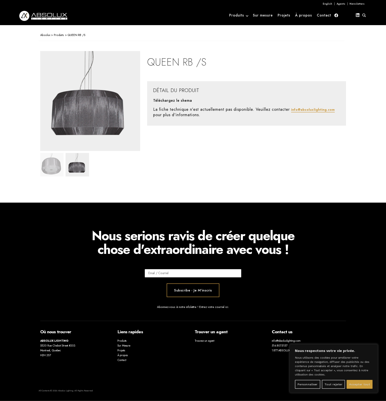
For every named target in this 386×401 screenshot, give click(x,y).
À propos (303, 15)
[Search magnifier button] (364, 15)
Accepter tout (359, 384)
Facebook (336, 15)
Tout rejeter (333, 384)
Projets (284, 15)
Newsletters (357, 3)
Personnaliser (308, 384)
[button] (128, 101)
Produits (236, 15)
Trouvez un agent (205, 341)
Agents (341, 3)
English (327, 3)
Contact (324, 15)
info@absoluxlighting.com (313, 109)
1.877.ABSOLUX (281, 350)
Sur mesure (263, 15)
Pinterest (351, 15)
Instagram (343, 15)
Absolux (45, 35)
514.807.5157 (279, 346)
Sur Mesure (123, 346)
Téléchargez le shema (172, 100)
